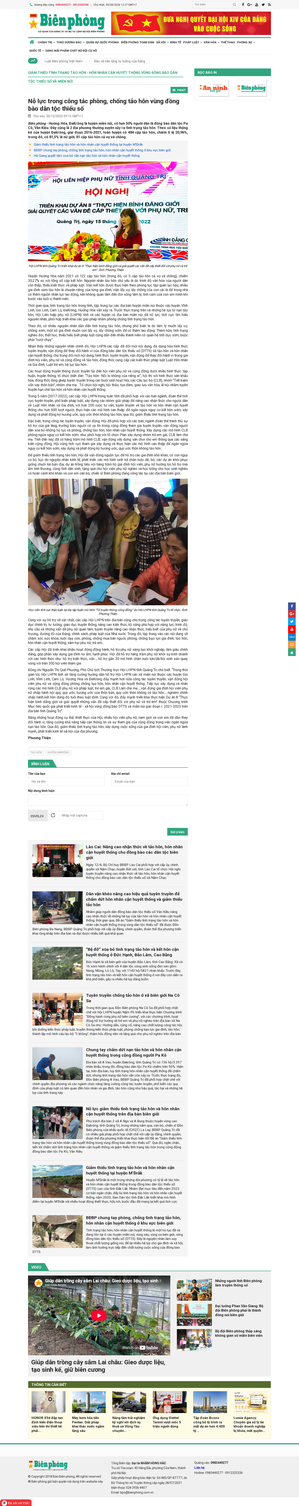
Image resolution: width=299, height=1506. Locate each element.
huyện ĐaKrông (58, 752)
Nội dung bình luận (41, 790)
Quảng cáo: (211, 1462)
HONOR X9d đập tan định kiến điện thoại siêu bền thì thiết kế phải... (47, 1424)
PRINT (181, 90)
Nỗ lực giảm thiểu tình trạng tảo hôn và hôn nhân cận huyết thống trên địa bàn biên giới (132, 1111)
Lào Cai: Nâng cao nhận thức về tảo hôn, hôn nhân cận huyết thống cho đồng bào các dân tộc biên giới (134, 852)
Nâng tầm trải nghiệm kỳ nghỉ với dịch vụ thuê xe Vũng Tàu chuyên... (128, 1424)
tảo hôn (36, 752)
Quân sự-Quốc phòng (102, 42)
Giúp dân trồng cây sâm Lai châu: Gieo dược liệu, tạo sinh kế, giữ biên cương (98, 1366)
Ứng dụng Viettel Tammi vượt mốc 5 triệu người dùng (167, 1422)
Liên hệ (199, 1467)
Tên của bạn (36, 773)
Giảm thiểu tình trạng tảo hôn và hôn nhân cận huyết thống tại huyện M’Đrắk (88, 145)
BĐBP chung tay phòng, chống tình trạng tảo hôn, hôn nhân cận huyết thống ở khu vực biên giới (102, 150)
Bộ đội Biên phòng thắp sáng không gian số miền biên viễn (238, 1333)
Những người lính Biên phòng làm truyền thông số (238, 1283)
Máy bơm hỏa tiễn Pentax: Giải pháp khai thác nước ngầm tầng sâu (88, 1424)
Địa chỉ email (120, 773)
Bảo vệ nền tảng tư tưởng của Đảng (119, 61)
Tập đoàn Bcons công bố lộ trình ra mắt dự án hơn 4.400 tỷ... (209, 1424)
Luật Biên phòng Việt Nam (63, 61)
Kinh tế (175, 42)
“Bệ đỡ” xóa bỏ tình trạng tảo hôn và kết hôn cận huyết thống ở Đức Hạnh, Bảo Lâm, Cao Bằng (132, 952)
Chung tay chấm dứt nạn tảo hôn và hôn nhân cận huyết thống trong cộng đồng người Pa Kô (133, 1052)
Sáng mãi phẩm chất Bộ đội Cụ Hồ (71, 50)
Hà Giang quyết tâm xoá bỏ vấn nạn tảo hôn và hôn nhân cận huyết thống (87, 156)
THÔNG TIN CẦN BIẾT (49, 1385)
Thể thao (228, 42)
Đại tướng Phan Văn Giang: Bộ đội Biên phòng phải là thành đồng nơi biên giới (239, 1310)
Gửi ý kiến (178, 832)
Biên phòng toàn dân (137, 42)
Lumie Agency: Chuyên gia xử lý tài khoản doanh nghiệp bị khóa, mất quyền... (249, 1424)
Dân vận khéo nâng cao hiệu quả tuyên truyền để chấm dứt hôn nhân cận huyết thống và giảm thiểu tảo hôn (134, 899)
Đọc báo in (207, 73)
